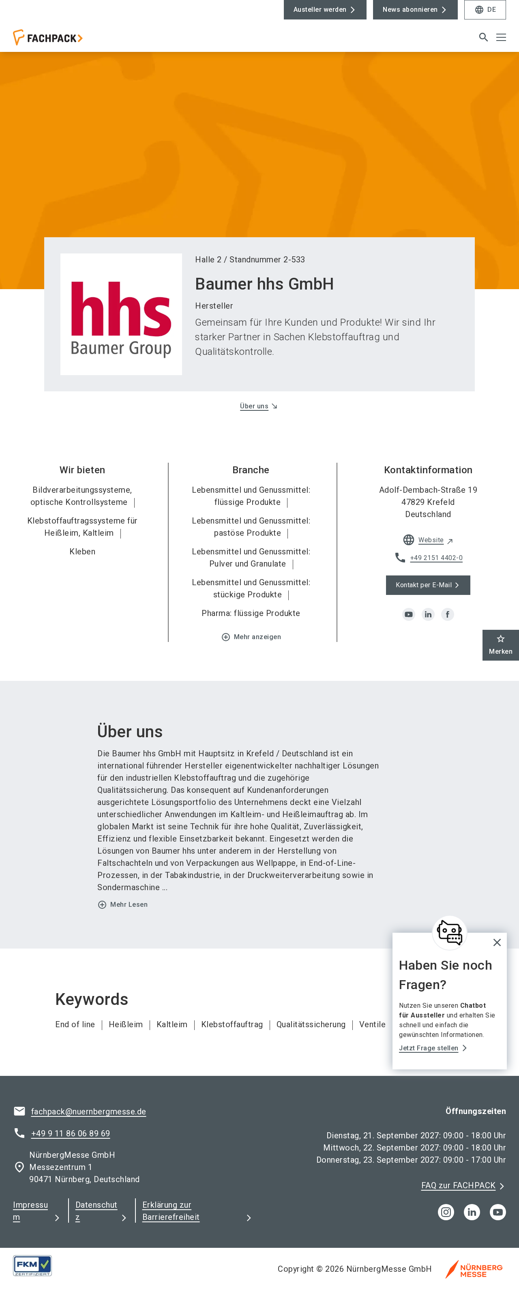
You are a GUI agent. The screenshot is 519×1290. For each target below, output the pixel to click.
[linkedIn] (472, 1212)
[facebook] (447, 614)
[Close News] (450, 933)
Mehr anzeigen (251, 637)
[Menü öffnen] (501, 37)
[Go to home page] (70, 40)
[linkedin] (428, 614)
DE (485, 10)
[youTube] (498, 1212)
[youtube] (408, 614)
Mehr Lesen (122, 905)
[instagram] (446, 1212)
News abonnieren (410, 9)
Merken (501, 644)
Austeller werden (320, 9)
